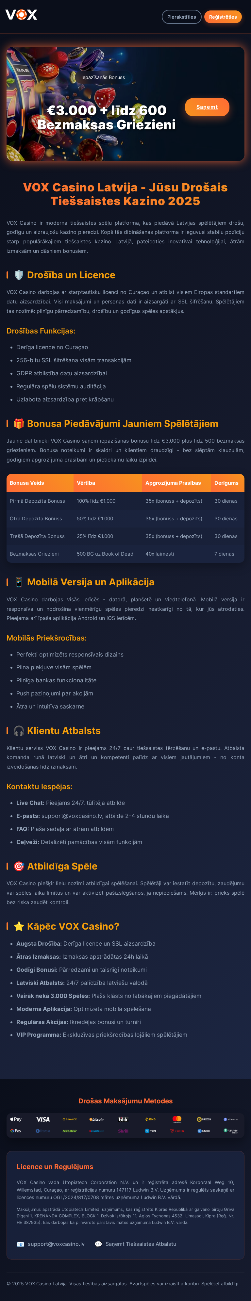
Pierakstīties (181, 17)
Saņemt (207, 107)
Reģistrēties (223, 17)
